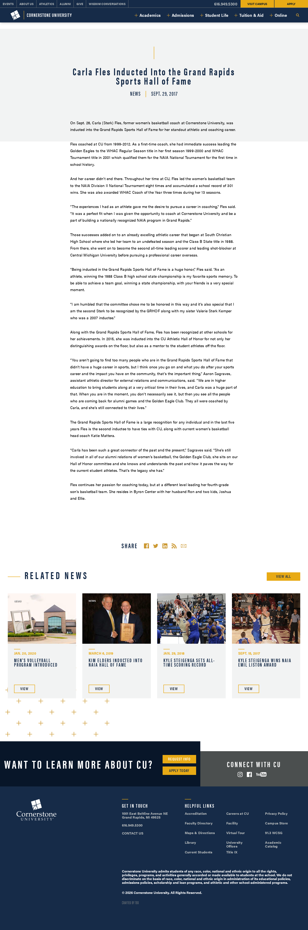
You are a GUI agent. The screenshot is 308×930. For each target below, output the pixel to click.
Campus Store (276, 823)
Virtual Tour (235, 832)
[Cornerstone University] (41, 15)
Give (79, 4)
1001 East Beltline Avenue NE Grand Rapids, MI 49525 (145, 815)
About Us (26, 4)
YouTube (261, 774)
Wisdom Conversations (107, 4)
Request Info (179, 758)
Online (281, 15)
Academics (150, 15)
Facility (232, 823)
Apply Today (179, 770)
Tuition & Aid (251, 15)
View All (283, 576)
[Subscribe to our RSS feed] (174, 545)
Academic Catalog (273, 844)
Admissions (183, 15)
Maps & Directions (200, 832)
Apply (291, 4)
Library (190, 842)
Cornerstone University (36, 810)
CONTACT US (133, 833)
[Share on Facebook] (146, 545)
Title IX (232, 852)
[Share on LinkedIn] (164, 545)
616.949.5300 (225, 4)
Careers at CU (237, 813)
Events (8, 4)
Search (297, 15)
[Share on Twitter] (155, 546)
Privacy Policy (276, 813)
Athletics (46, 4)
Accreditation (196, 813)
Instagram (240, 774)
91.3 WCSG (273, 832)
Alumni (65, 4)
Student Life (217, 15)
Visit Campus (257, 4)
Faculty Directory (198, 823)
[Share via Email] (183, 546)
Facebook (249, 774)
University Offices (234, 844)
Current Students (198, 852)
